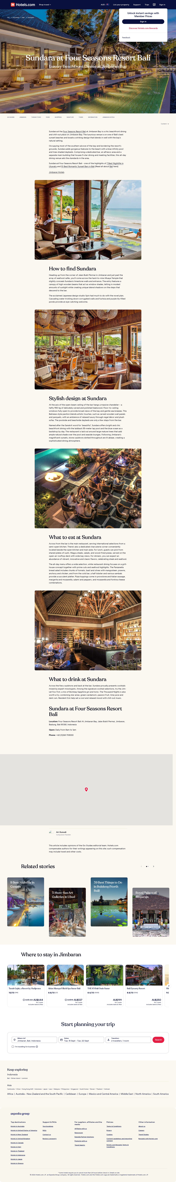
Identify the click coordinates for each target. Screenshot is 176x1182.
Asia (9, 1085)
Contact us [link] (47, 1134)
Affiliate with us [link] (81, 1129)
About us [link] (142, 1126)
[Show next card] (169, 986)
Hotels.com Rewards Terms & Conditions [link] (118, 1146)
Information (92, 117)
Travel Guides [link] (144, 1134)
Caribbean (70, 1093)
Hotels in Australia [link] (17, 1126)
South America (161, 1093)
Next (152, 866)
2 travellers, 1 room (120, 1040)
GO (8, 17)
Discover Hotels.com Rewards (143, 28)
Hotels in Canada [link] (17, 1143)
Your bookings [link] (48, 1126)
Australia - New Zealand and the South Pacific (39, 1093)
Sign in (162, 4)
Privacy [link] (109, 1130)
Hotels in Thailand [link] (17, 1151)
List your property (121, 4)
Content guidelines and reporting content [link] (119, 1140)
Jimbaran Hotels (108, 117)
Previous (141, 866)
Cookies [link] (110, 1134)
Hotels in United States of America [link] (24, 1130)
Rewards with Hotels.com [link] (148, 1139)
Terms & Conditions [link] (114, 1126)
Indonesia (15, 17)
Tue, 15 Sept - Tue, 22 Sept (76, 1040)
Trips (147, 4)
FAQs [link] (44, 1130)
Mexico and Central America (103, 1093)
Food (48, 117)
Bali (23, 17)
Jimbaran (30, 17)
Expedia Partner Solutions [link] (84, 1137)
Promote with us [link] (81, 1141)
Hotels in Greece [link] (17, 1163)
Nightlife (70, 117)
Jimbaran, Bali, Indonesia (28, 1040)
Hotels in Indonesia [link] (18, 1155)
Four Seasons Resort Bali (74, 131)
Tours (81, 117)
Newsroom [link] (79, 1133)
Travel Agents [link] (80, 1145)
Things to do (36, 117)
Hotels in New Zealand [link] (19, 1134)
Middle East (127, 1093)
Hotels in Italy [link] (16, 1147)
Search (158, 1040)
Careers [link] (141, 1130)
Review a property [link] (50, 1139)
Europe (82, 1093)
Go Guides (10, 117)
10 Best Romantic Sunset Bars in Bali (78, 166)
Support (137, 4)
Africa (10, 1093)
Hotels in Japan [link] (16, 1159)
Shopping (58, 117)
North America (143, 1093)
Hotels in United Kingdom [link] (20, 1139)
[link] (143, 37)
